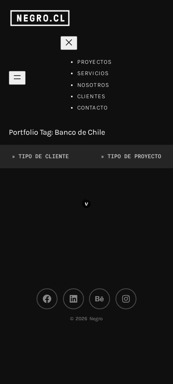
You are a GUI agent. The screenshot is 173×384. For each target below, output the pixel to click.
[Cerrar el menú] (68, 43)
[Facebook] (47, 298)
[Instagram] (126, 298)
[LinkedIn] (73, 298)
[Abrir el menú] (17, 78)
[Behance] (99, 298)
